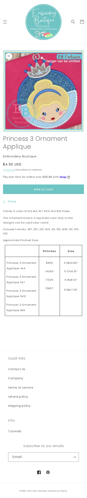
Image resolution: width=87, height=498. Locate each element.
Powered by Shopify (58, 491)
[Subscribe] (74, 457)
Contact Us (16, 369)
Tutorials (14, 431)
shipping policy (19, 406)
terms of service (20, 388)
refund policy (18, 397)
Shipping (8, 169)
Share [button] (12, 201)
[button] (5, 21)
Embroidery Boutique (36, 491)
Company (15, 378)
